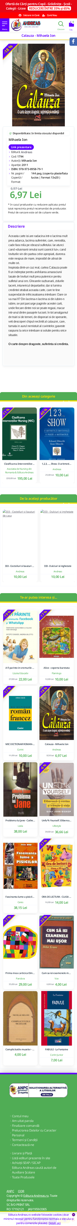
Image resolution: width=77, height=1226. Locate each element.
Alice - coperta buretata (57, 667)
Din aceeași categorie (38, 396)
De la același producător (38, 498)
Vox (57, 978)
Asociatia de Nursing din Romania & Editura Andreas (20, 470)
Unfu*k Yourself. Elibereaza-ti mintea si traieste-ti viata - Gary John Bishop (57, 820)
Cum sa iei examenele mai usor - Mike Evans (57, 973)
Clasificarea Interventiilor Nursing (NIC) (19, 463)
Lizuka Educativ (20, 673)
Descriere (16, 226)
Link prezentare (21, 147)
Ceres (20, 902)
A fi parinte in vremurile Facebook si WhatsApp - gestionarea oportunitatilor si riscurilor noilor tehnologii (20, 667)
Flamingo (56, 673)
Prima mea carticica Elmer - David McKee (20, 973)
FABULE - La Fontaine (56, 1049)
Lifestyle (57, 826)
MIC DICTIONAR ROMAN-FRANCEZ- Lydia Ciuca (20, 744)
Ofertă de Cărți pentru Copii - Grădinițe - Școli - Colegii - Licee (38, 6)
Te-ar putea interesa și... (38, 597)
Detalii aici (55, 1223)
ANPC (10, 1191)
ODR (21, 1191)
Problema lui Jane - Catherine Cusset (20, 820)
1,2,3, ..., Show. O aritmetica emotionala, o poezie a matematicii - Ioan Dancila (57, 463)
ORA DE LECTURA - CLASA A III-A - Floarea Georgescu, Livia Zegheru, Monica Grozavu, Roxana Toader (57, 896)
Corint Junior (56, 1054)
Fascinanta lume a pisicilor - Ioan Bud (20, 896)
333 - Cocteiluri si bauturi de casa (19, 566)
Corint (20, 749)
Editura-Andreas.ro (36, 1196)
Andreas (26, 152)
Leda (20, 826)
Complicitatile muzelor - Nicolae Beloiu (20, 1049)
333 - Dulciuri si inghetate (57, 566)
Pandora (20, 978)
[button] (63, 402)
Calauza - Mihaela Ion (56, 744)
